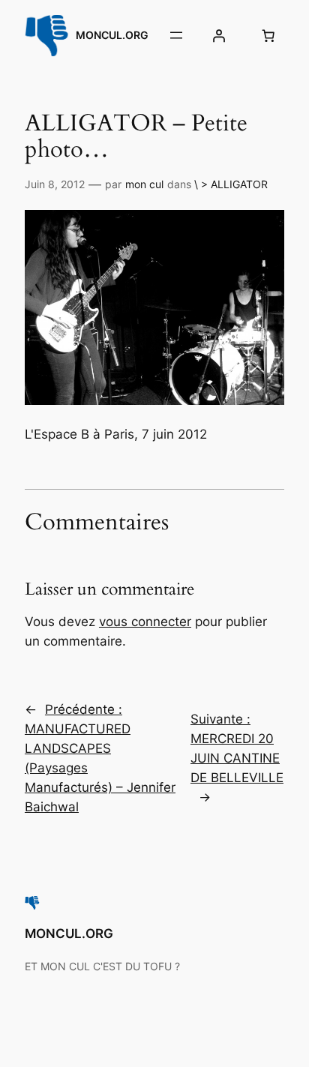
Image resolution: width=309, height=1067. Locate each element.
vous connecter (145, 621)
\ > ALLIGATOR (231, 184)
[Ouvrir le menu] (176, 35)
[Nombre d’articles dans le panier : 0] (268, 35)
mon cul (144, 184)
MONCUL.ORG (112, 34)
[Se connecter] (219, 35)
